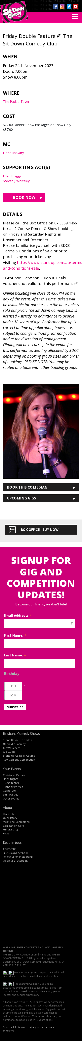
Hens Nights (10, 779)
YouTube (75, 6)
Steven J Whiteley (16, 181)
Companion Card (13, 825)
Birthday (11, 673)
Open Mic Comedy (14, 744)
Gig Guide (9, 751)
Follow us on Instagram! (18, 856)
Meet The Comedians (16, 822)
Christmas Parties (14, 775)
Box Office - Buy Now (39, 529)
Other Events (11, 798)
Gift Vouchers (11, 748)
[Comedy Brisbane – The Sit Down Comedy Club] (14, 10)
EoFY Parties (11, 794)
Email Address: (17, 616)
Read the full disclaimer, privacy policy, (23, 1027)
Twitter (68, 6)
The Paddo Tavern (17, 101)
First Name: (15, 635)
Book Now (24, 197)
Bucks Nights (11, 783)
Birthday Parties (13, 787)
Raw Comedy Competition (19, 759)
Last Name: (15, 655)
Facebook (55, 6)
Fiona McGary (13, 153)
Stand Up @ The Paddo (17, 740)
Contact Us (10, 849)
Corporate (9, 790)
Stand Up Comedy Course (19, 755)
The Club (8, 814)
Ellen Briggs (12, 176)
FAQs (6, 833)
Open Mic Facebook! (15, 860)
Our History (10, 818)
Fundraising (10, 829)
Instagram (62, 6)
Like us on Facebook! (16, 853)
